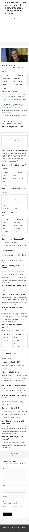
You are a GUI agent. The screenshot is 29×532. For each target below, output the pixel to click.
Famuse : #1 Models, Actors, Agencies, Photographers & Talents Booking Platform (16, 8)
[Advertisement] (14, 31)
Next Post (14, 455)
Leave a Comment (5, 67)
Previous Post (14, 453)
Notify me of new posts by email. (11, 510)
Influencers (24, 67)
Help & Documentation (16, 67)
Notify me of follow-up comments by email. (13, 506)
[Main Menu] (14, 18)
